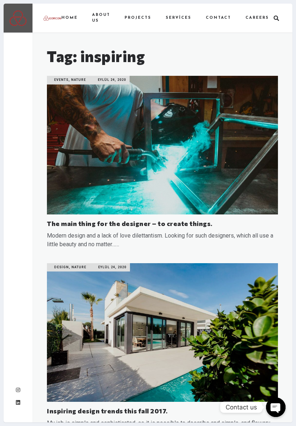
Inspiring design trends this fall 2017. (107, 411)
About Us (101, 18)
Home (69, 18)
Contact (218, 18)
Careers (257, 18)
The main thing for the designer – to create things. (130, 223)
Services (178, 18)
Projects (138, 18)
